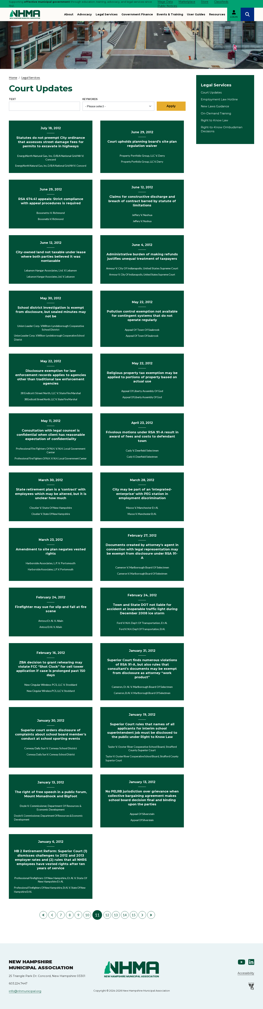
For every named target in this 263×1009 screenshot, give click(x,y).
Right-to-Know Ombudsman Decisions (221, 129)
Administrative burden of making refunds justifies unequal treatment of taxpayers (142, 256)
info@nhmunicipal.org (25, 991)
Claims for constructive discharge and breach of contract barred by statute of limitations (142, 201)
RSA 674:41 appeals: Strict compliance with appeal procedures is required (50, 201)
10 (87, 915)
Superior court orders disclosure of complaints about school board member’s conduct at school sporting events (50, 734)
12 (107, 915)
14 (125, 915)
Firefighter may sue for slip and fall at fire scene (50, 609)
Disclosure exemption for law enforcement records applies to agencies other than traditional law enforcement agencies (50, 377)
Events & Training (170, 14)
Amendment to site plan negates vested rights (51, 551)
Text (12, 99)
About (68, 14)
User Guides (196, 14)
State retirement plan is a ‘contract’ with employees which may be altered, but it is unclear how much (50, 493)
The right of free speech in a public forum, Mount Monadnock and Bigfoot (51, 794)
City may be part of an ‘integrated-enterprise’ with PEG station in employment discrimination (142, 493)
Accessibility (246, 973)
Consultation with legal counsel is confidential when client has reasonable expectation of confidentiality (51, 434)
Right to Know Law (214, 120)
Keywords (90, 99)
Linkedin (251, 962)
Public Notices (167, 5)
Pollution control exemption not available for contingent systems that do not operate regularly (142, 315)
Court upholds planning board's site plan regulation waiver (142, 144)
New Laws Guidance (215, 106)
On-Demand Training (216, 113)
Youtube (241, 962)
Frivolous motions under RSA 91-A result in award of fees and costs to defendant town (142, 436)
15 (134, 915)
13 (116, 915)
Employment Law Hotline (219, 99)
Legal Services (107, 14)
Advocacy (84, 14)
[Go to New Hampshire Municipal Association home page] (25, 14)
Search (247, 14)
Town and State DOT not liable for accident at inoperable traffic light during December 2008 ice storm (142, 609)
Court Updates (211, 92)
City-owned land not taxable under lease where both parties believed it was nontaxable (51, 256)
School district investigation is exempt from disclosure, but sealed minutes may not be (51, 312)
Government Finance (137, 14)
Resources (217, 14)
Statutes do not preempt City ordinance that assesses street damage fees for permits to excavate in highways (50, 142)
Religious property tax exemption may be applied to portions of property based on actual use (142, 377)
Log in (234, 17)
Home (13, 77)
